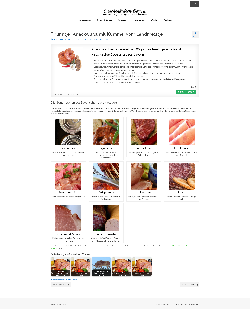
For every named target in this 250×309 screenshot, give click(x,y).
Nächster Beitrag (190, 284)
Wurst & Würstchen (96, 39)
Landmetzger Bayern (58, 279)
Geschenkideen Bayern (125, 11)
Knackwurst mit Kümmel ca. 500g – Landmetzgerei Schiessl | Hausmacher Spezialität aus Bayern (136, 51)
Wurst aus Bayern (71, 279)
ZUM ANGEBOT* (187, 92)
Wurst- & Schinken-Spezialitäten (77, 39)
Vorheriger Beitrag (61, 284)
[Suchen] (194, 4)
